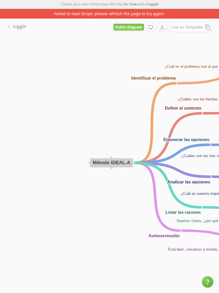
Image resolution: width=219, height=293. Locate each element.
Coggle (152, 4)
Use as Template (187, 27)
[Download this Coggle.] (162, 27)
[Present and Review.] (150, 27)
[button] (207, 282)
